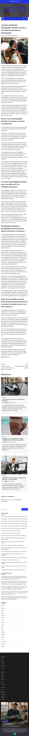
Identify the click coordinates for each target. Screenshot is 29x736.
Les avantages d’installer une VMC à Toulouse (9, 559)
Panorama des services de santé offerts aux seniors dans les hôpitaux (14, 557)
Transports (3, 643)
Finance (2, 620)
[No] (27, 731)
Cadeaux (2, 612)
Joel (17, 35)
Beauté (2, 610)
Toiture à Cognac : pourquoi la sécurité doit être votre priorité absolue (14, 516)
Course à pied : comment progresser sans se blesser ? (11, 533)
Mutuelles (3, 632)
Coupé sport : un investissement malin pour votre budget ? (12, 545)
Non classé (3, 634)
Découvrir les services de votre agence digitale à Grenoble (12, 723)
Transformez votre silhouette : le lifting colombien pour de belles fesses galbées (12, 439)
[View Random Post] (24, 19)
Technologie (3, 641)
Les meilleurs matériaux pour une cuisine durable (10, 530)
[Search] (26, 19)
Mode (2, 629)
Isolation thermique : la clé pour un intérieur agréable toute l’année (13, 584)
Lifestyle (2, 624)
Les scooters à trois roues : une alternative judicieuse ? (13, 399)
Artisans (2, 605)
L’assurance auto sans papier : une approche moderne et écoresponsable (14, 478)
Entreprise (3, 617)
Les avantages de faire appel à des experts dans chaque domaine (13, 569)
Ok (14, 733)
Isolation (2, 622)
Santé (2, 639)
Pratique (8, 357)
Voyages (2, 646)
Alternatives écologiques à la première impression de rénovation (13, 535)
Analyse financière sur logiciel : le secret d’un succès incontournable (14, 551)
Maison (2, 627)
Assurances (3, 608)
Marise (3, 402)
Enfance (2, 615)
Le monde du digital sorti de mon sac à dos (14, 9)
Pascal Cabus (6, 726)
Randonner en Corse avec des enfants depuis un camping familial (13, 528)
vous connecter (10, 499)
